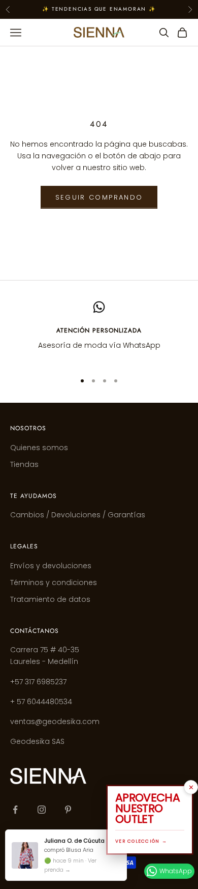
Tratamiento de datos (50, 599)
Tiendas (24, 464)
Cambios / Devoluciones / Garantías (77, 515)
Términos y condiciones (53, 582)
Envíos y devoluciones (50, 566)
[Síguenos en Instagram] (42, 809)
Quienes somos (39, 447)
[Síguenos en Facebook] (15, 809)
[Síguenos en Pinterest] (68, 809)
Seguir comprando (99, 197)
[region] (99, 332)
